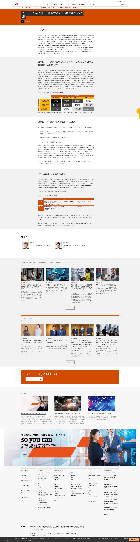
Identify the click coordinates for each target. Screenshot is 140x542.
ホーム (15, 7)
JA (124, 1)
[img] (22, 21)
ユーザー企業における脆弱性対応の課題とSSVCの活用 (67, 7)
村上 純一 (33, 243)
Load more (70, 307)
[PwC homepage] (16, 4)
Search (124, 4)
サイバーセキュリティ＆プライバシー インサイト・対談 (43, 7)
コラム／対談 (27, 7)
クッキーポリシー (19, 540)
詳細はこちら (26, 454)
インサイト (21, 7)
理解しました (134, 539)
